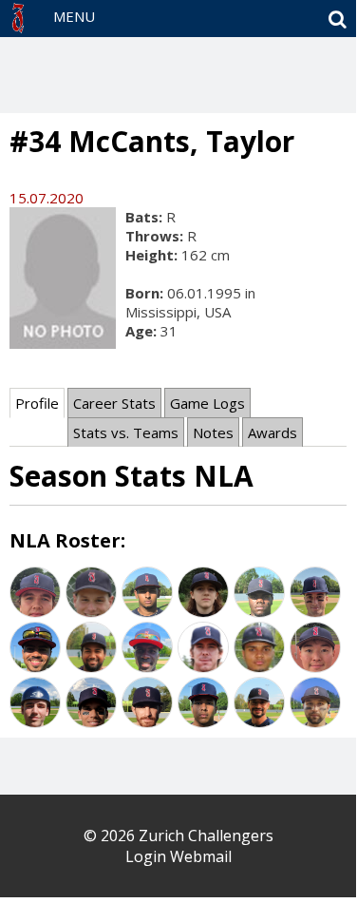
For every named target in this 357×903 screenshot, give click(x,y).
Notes (213, 432)
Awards (272, 432)
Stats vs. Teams (125, 432)
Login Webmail (178, 856)
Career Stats (114, 403)
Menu (74, 16)
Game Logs (207, 403)
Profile (37, 403)
